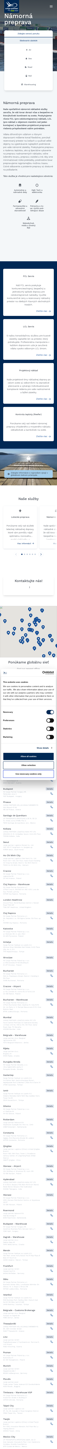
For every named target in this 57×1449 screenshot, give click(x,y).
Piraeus (7, 802)
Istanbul (7, 1295)
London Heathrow (12, 900)
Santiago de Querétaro (15, 816)
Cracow (7, 871)
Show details (43, 748)
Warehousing (30, 84)
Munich (7, 1366)
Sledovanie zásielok (28, 40)
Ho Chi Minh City (11, 855)
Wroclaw (7, 958)
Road (30, 67)
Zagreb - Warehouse (13, 1237)
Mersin (6, 1250)
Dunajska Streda (11, 1062)
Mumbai (7, 1017)
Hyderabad (8, 1179)
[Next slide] (41, 554)
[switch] (50, 721)
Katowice (8, 929)
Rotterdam (8, 1120)
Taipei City (8, 1406)
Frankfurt (8, 1266)
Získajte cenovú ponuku (29, 34)
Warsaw (7, 1195)
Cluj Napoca (9, 913)
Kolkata (7, 829)
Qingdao (7, 1146)
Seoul (6, 842)
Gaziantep (8, 1075)
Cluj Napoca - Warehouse (16, 884)
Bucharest (8, 971)
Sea (30, 58)
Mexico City (9, 1437)
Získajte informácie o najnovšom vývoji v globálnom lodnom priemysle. (29, 474)
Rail (30, 76)
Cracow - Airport (12, 986)
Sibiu (5, 1279)
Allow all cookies (28, 756)
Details (50, 789)
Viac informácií (24, 543)
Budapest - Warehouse (15, 1224)
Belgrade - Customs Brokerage (19, 1310)
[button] (22, 554)
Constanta (8, 1133)
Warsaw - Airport (12, 1166)
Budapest (8, 789)
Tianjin (6, 1419)
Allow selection (28, 765)
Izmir (5, 1091)
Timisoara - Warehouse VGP (17, 1392)
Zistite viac (42, 311)
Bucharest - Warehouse (15, 1000)
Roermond (8, 1210)
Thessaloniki (9, 1324)
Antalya (7, 942)
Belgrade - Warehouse (14, 1035)
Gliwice (7, 1106)
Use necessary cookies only (29, 774)
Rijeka (6, 1048)
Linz (5, 1337)
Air (30, 50)
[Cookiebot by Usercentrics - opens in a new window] (42, 673)
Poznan (7, 1352)
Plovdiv (7, 1379)
